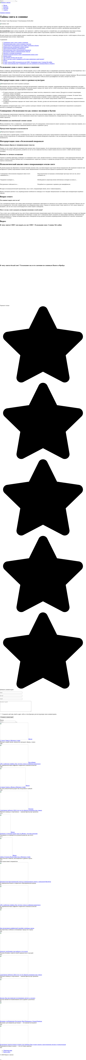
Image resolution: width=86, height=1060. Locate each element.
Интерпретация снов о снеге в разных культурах (17, 44)
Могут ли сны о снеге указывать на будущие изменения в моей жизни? (23, 59)
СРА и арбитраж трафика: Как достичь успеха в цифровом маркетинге (20, 764)
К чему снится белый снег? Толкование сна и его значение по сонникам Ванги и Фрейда (29, 63)
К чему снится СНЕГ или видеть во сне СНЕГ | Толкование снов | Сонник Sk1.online (27, 62)
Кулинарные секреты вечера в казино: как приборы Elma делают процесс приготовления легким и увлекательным (33, 1044)
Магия (5, 5)
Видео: (5, 60)
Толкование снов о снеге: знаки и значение (15, 42)
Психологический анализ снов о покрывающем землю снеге (20, 54)
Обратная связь (7, 1050)
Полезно (5, 7)
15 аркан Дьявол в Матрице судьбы (10, 740)
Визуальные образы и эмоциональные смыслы (16, 51)
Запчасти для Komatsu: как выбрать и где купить (14, 951)
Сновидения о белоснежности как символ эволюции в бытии (21, 45)
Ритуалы (5, 8)
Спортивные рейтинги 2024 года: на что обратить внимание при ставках (21, 810)
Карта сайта (6, 1052)
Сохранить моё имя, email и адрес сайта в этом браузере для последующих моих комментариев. (29, 714)
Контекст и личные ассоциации (12, 53)
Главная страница (5, 12)
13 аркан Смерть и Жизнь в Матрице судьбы (13, 787)
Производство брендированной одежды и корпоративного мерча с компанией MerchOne (25, 881)
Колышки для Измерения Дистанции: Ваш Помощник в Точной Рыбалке (21, 1021)
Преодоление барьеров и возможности (14, 48)
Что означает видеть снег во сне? (12, 57)
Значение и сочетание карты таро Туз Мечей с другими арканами (19, 833)
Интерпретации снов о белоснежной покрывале (17, 50)
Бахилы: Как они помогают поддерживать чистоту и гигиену (17, 998)
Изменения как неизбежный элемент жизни (16, 47)
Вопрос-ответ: (7, 56)
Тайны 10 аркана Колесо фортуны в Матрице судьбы (15, 857)
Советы (5, 10)
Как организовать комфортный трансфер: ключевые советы (17, 928)
